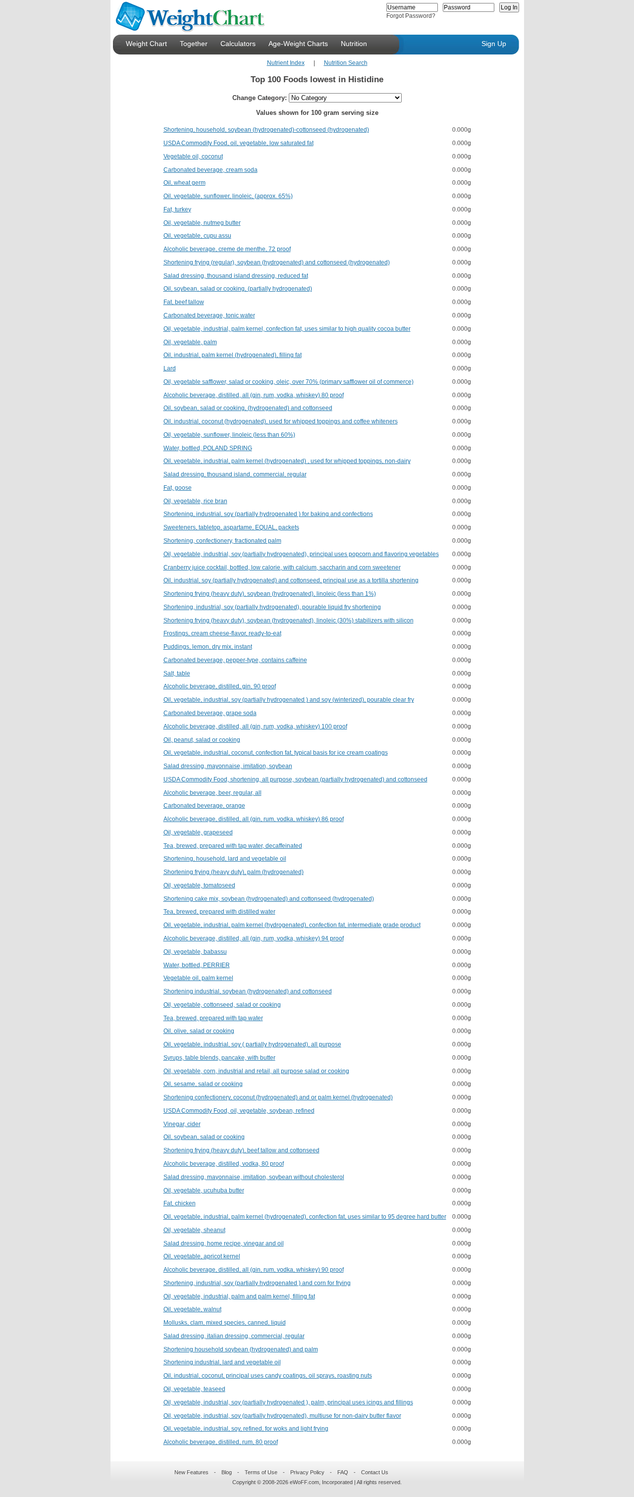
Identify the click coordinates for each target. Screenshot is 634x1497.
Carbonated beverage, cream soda (210, 169)
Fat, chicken (179, 1203)
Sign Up (493, 44)
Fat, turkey (177, 209)
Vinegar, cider (182, 1124)
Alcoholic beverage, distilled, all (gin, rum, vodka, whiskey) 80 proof (253, 395)
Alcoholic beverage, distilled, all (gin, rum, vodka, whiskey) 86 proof (253, 819)
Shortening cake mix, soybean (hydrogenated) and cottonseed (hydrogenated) (268, 898)
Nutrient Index (286, 62)
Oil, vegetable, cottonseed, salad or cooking (222, 1004)
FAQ (342, 1472)
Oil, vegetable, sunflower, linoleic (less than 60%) (229, 434)
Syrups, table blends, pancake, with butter (219, 1057)
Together (194, 44)
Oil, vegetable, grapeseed (198, 832)
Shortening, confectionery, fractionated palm (222, 540)
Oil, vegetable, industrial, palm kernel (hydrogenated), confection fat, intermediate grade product (292, 925)
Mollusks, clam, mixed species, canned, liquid (224, 1322)
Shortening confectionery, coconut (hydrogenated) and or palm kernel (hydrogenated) (278, 1097)
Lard (169, 368)
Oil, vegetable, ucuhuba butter (203, 1190)
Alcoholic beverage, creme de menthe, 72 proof (227, 249)
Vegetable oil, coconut (193, 156)
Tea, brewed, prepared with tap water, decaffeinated (232, 845)
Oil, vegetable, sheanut (194, 1230)
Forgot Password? (410, 15)
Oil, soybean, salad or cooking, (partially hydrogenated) (237, 288)
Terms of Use (261, 1472)
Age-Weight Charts (298, 44)
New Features (191, 1472)
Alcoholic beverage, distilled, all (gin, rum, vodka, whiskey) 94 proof (253, 938)
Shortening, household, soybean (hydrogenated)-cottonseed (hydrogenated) (266, 129)
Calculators (238, 44)
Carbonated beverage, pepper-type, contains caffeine (235, 660)
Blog (226, 1472)
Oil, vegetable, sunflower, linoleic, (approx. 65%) (228, 196)
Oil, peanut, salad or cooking (201, 739)
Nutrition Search (346, 62)
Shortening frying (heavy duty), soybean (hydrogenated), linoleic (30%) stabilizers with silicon (288, 620)
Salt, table (176, 673)
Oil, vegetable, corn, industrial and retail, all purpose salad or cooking (256, 1071)
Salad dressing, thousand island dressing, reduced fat (235, 275)
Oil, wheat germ (184, 182)
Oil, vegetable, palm (190, 342)
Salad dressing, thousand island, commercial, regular (235, 474)
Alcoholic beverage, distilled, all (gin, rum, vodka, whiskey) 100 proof (255, 726)
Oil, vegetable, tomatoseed (199, 885)
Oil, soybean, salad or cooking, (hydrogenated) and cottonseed (247, 408)
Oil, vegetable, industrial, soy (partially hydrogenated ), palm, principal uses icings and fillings (288, 1402)
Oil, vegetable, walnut (192, 1309)
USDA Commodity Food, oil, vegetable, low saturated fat (238, 143)
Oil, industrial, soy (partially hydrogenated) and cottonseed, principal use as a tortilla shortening (291, 580)
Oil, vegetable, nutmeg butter (202, 222)
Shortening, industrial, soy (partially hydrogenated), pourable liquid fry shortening (272, 607)
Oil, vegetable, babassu (195, 951)
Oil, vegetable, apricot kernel (201, 1256)
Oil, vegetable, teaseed (194, 1389)
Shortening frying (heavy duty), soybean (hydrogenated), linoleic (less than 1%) (269, 593)
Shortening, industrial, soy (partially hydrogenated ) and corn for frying (257, 1283)
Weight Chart (146, 44)
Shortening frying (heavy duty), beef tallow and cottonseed (241, 1150)
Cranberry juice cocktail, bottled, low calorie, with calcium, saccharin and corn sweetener (282, 567)
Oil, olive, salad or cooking (198, 1031)
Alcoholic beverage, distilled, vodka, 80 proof (223, 1163)
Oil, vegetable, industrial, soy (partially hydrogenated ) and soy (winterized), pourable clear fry (288, 699)
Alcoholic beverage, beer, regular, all (212, 792)
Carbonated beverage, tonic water (209, 315)
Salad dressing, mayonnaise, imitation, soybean (227, 766)
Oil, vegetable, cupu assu (197, 235)
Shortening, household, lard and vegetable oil (224, 858)
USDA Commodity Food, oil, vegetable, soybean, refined (239, 1110)
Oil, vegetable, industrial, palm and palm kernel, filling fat (239, 1296)
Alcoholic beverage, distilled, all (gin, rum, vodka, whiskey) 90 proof (253, 1269)
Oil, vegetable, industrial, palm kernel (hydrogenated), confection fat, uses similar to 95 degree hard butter (304, 1216)
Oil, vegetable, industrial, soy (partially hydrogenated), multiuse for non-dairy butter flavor (282, 1415)
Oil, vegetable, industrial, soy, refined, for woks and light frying (245, 1428)
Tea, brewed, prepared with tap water (213, 1018)
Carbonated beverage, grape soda (210, 713)
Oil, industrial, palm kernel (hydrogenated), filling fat (232, 355)
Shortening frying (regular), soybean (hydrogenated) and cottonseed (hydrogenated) (276, 262)
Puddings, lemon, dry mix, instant (207, 646)
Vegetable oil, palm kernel (198, 978)
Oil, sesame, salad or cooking (203, 1084)
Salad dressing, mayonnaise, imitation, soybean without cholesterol (253, 1177)
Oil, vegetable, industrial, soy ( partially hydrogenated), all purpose (252, 1044)
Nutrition (354, 44)
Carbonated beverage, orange (204, 805)
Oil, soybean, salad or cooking (204, 1137)
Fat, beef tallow (183, 302)
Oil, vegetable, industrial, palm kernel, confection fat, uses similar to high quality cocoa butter (287, 328)
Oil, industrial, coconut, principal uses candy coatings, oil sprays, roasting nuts (267, 1375)
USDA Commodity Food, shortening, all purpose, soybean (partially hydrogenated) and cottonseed (295, 779)
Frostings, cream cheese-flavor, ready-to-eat (222, 633)
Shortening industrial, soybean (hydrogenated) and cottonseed (247, 991)
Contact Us (374, 1472)
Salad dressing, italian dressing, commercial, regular (234, 1336)
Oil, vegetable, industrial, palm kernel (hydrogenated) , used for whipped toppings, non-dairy (287, 461)
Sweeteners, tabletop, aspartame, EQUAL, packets (231, 527)
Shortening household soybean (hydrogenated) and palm (240, 1349)
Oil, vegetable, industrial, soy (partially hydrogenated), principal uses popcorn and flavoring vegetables (301, 554)
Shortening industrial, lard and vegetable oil (222, 1362)
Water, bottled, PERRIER (196, 965)
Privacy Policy (307, 1472)
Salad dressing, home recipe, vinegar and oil (223, 1243)
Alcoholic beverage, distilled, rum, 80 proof (220, 1442)
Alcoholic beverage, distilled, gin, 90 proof (219, 686)
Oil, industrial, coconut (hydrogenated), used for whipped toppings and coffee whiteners (280, 421)
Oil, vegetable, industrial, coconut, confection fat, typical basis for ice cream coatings (275, 752)
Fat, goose (177, 487)
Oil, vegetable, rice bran (195, 501)
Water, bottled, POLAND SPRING (207, 448)
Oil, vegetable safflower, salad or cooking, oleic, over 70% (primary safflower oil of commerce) (288, 381)
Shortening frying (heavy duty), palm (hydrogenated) (233, 872)
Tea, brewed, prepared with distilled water (219, 911)
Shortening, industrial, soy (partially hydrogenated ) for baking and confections (268, 514)
